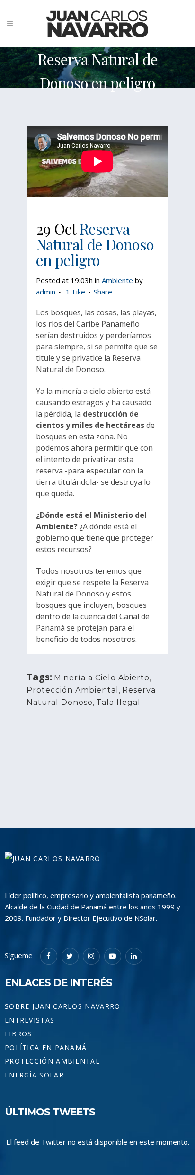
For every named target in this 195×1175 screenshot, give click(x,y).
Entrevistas (29, 1019)
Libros (18, 1033)
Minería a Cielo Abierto (102, 677)
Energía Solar (34, 1074)
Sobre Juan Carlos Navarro (63, 1006)
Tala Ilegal (118, 702)
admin (45, 291)
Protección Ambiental (73, 689)
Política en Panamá (46, 1047)
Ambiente (117, 280)
